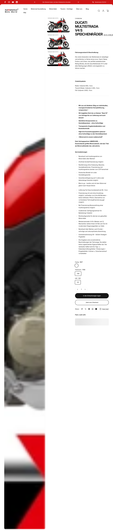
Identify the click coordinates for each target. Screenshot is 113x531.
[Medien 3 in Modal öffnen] (58, 41)
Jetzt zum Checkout (92, 302)
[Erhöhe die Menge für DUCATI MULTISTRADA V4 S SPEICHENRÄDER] (85, 289)
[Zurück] (35, 2)
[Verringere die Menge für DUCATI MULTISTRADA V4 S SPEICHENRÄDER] (77, 289)
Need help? (105, 309)
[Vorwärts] (78, 2)
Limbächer (78, 18)
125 (78, 282)
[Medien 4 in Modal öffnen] (58, 58)
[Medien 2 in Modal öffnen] (58, 24)
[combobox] (100, 2)
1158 (78, 273)
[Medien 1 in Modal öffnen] (24, 273)
